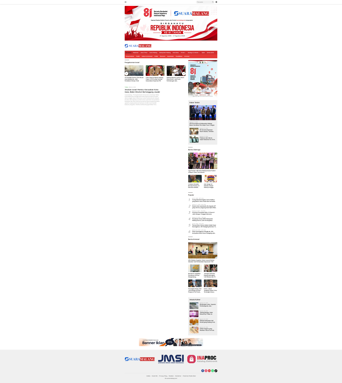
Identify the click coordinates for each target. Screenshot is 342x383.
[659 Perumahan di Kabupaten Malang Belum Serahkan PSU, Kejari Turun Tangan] (203, 112)
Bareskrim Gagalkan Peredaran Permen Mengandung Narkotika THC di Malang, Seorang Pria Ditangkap (194, 275)
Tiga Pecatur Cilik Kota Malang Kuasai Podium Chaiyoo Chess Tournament (202, 171)
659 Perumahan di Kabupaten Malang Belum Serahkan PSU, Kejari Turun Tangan (202, 124)
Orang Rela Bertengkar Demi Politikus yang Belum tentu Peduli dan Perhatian (203, 200)
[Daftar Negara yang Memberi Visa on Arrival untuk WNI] (194, 330)
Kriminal (186, 56)
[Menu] (126, 2)
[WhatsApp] (212, 370)
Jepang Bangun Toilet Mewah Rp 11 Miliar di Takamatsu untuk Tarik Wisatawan (207, 313)
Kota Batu (176, 52)
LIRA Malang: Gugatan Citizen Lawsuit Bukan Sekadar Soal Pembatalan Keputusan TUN (201, 261)
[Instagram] (206, 370)
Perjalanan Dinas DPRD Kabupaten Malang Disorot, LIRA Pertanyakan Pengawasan (202, 219)
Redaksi (171, 376)
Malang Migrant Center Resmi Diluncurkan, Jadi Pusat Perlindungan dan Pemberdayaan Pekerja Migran (176, 79)
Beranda (128, 52)
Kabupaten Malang (165, 52)
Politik (138, 56)
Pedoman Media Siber (189, 376)
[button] (213, 2)
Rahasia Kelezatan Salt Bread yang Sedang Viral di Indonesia (207, 321)
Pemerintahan (130, 56)
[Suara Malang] (138, 45)
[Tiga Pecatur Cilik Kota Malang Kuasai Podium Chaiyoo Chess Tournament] (202, 161)
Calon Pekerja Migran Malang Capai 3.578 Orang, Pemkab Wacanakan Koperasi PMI (154, 79)
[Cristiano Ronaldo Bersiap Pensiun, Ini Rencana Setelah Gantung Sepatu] (195, 178)
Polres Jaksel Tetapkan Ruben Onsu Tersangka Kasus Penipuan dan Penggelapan (210, 290)
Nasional (135, 52)
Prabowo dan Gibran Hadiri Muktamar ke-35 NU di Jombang (208, 138)
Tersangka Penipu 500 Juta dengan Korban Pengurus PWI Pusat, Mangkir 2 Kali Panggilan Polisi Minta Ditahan (194, 290)
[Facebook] (202, 370)
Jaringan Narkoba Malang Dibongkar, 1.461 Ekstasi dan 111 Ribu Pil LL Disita (209, 275)
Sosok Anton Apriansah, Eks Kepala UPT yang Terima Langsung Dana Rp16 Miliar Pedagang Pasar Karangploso (204, 206)
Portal (182, 52)
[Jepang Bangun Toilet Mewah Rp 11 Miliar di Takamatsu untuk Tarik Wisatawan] (194, 313)
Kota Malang (153, 52)
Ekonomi (162, 56)
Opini (203, 52)
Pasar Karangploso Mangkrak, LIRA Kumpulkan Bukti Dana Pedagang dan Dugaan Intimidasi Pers (203, 232)
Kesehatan (170, 56)
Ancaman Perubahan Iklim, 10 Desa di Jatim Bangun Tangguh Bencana (203, 213)
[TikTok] (215, 370)
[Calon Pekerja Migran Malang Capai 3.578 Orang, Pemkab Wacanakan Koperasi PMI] (155, 70)
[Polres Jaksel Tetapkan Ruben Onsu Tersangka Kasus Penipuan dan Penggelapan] (210, 283)
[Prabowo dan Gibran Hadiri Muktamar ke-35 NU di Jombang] (194, 139)
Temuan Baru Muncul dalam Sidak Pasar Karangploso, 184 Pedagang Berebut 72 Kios (204, 226)
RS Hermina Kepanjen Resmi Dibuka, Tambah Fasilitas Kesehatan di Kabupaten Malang (206, 130)
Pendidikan (179, 56)
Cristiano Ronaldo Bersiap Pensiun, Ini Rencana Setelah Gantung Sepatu (193, 185)
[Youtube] (209, 370)
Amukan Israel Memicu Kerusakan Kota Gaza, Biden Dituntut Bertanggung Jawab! (142, 91)
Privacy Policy (163, 376)
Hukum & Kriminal (147, 56)
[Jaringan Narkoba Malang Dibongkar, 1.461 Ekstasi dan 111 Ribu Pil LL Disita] (210, 268)
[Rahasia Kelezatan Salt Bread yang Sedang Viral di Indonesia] (194, 322)
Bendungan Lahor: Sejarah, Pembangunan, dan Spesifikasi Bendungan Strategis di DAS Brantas (208, 305)
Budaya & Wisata (193, 52)
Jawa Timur (143, 52)
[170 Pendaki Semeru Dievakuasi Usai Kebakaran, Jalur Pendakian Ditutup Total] (134, 70)
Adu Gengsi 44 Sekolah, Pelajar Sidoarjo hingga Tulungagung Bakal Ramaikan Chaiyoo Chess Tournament (209, 185)
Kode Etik (155, 376)
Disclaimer (178, 376)
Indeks (148, 376)
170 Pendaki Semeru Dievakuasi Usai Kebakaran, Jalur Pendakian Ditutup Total (134, 79)
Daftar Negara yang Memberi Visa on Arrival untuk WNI (207, 329)
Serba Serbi (210, 52)
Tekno (126, 87)
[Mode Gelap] (216, 2)
